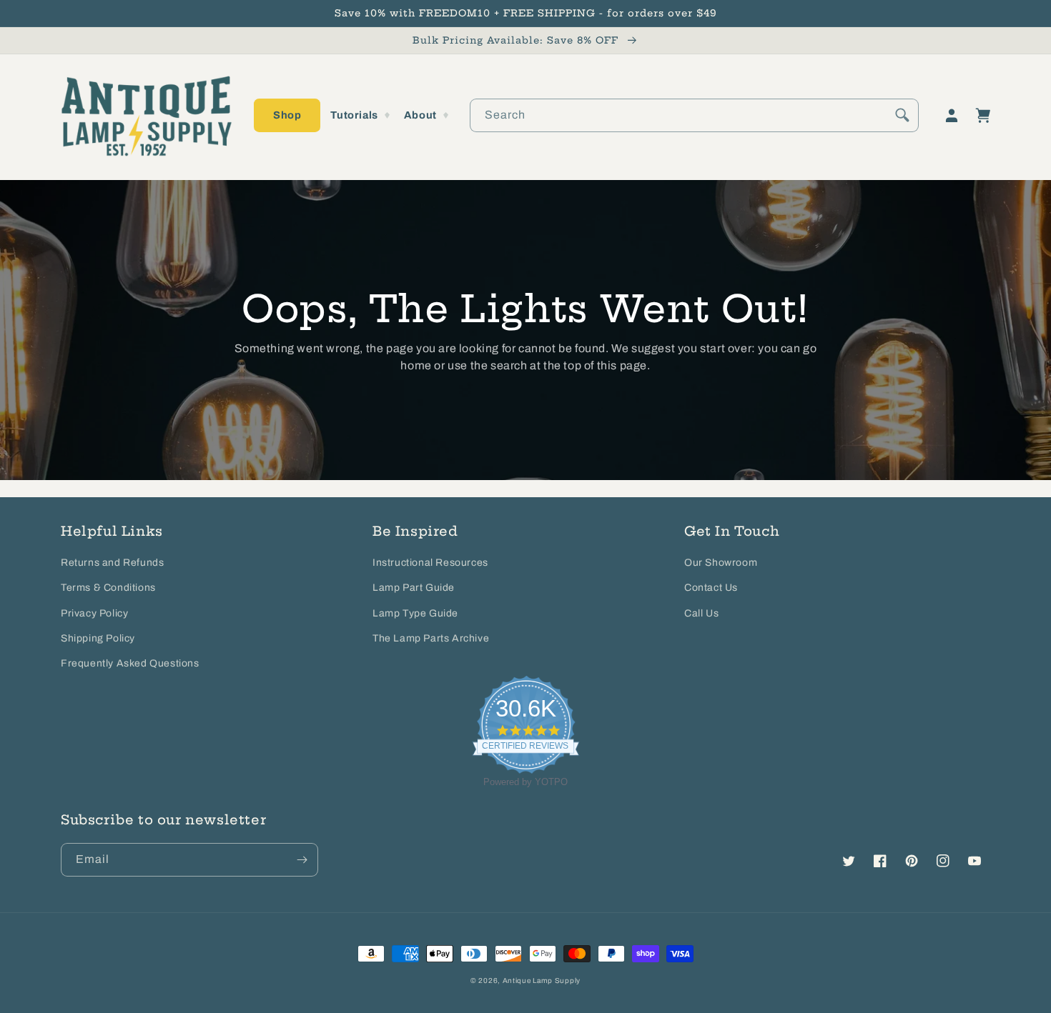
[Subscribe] (301, 860)
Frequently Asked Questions (130, 663)
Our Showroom (720, 562)
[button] (287, 115)
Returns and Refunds (112, 562)
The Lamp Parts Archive (430, 638)
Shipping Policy (98, 638)
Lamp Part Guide (413, 587)
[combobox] (694, 115)
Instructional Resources (430, 562)
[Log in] (951, 115)
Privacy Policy (94, 613)
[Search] (902, 115)
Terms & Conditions (108, 587)
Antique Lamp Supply (542, 980)
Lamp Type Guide (415, 613)
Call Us (701, 613)
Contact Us (711, 587)
